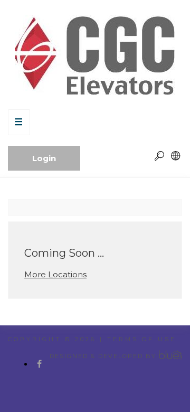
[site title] (95, 55)
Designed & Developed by (103, 356)
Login (44, 158)
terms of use (141, 339)
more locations (55, 274)
